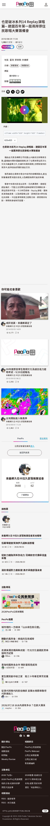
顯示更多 (13, 76)
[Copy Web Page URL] (22, 92)
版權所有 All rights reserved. (16, 81)
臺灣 (12, 60)
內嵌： (6, 126)
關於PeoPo (6, 747)
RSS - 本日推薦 (8, 802)
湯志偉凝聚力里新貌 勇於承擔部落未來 (21, 570)
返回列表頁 (24, 453)
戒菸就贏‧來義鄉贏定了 (19, 322)
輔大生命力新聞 (11, 682)
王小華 (8, 630)
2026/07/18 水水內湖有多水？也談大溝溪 (23, 705)
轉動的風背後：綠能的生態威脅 (17, 638)
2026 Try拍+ (6, 775)
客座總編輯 (30, 763)
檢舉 (20, 47)
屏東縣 (18, 60)
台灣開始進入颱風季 (16, 418)
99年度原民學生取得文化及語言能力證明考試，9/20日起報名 (26, 370)
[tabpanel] (24, 446)
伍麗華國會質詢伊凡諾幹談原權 (17, 543)
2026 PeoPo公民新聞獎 (12, 779)
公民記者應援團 (32, 755)
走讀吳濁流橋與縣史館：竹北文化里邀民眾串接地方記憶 (24, 651)
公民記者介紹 (31, 759)
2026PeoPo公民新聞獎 (12, 611)
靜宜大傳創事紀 (11, 641)
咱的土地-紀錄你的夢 (10, 783)
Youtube (28, 736)
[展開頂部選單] (46, 4)
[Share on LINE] (18, 92)
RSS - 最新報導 (8, 798)
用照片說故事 (7, 787)
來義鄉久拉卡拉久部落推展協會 (19, 326)
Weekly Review (8, 759)
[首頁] (25, 4)
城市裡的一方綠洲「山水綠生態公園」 (21, 627)
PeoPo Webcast (32, 751)
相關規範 (5, 751)
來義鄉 (25, 60)
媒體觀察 (14, 66)
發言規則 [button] (44, 438)
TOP (45, 811)
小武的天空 (10, 668)
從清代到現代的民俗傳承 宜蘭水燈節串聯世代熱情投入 (23, 692)
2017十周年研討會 (33, 779)
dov (6, 697)
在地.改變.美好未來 (33, 783)
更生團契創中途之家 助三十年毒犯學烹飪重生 (24, 678)
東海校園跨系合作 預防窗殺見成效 (19, 664)
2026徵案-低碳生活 (33, 775)
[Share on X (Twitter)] (13, 92)
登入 (32, 446)
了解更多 (25, 495)
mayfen (8, 708)
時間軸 (4, 755)
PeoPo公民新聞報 (33, 747)
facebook (21, 736)
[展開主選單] (3, 4)
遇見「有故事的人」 (34, 787)
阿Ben (7, 656)
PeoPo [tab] (20, 438)
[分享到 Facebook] (8, 92)
